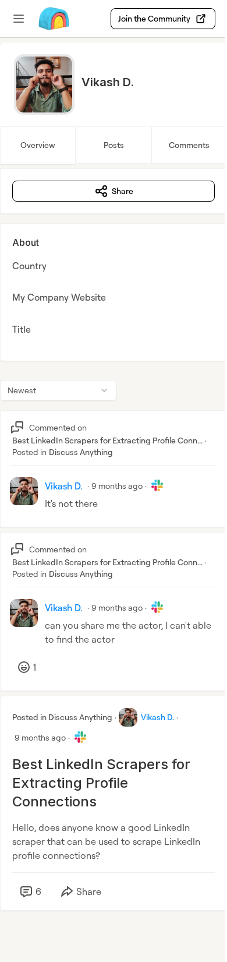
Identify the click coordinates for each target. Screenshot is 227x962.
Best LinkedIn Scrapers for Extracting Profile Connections (101, 783)
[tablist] (113, 145)
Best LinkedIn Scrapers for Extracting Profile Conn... (107, 440)
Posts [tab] (114, 145)
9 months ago (117, 486)
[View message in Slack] (157, 485)
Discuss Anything (81, 452)
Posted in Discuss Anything (62, 717)
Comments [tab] (189, 145)
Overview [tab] (37, 145)
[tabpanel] (113, 551)
